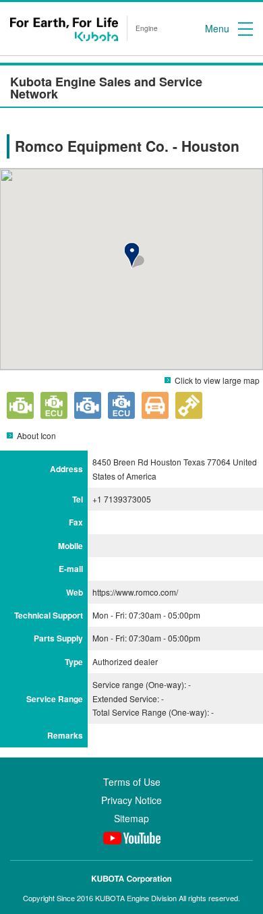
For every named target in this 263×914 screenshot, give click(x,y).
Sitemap (131, 818)
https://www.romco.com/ (135, 592)
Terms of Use (131, 782)
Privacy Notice (131, 800)
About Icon (36, 435)
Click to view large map (217, 380)
